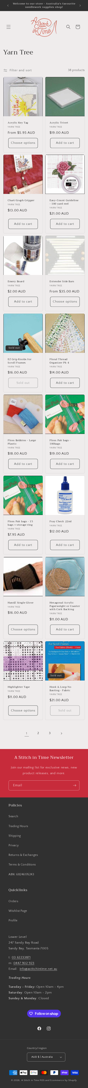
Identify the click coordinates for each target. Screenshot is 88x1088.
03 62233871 (21, 957)
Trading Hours (18, 826)
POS (42, 1080)
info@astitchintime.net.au (38, 969)
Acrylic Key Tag (18, 123)
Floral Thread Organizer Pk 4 (59, 361)
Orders (13, 901)
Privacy (14, 845)
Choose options (23, 143)
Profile (13, 920)
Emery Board (16, 281)
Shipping (15, 836)
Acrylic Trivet (59, 123)
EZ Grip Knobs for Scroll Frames (19, 361)
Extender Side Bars (62, 281)
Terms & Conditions (22, 864)
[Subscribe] (74, 785)
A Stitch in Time (30, 1080)
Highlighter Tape (19, 687)
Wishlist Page (18, 911)
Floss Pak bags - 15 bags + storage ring (20, 523)
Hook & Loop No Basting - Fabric (60, 688)
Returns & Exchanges (23, 855)
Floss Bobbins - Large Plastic (22, 442)
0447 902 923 (23, 963)
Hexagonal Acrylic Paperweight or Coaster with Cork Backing (65, 606)
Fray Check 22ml (61, 521)
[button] (8, 27)
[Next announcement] (80, 5)
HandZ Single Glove (21, 603)
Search (13, 816)
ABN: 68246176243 (21, 874)
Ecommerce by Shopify (63, 1080)
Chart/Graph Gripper (21, 200)
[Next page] (61, 733)
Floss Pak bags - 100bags (60, 442)
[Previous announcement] (8, 5)
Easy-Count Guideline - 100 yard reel (64, 202)
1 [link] (26, 733)
